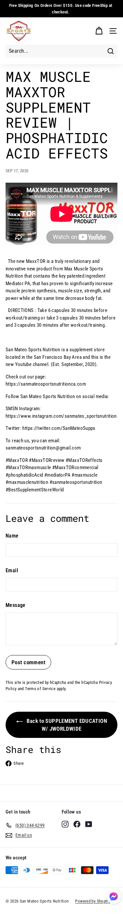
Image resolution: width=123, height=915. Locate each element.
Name (12, 536)
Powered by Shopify (92, 901)
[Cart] (99, 31)
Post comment (28, 662)
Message (16, 605)
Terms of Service (40, 688)
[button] (113, 897)
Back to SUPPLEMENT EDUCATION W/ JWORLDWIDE (66, 725)
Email (12, 570)
